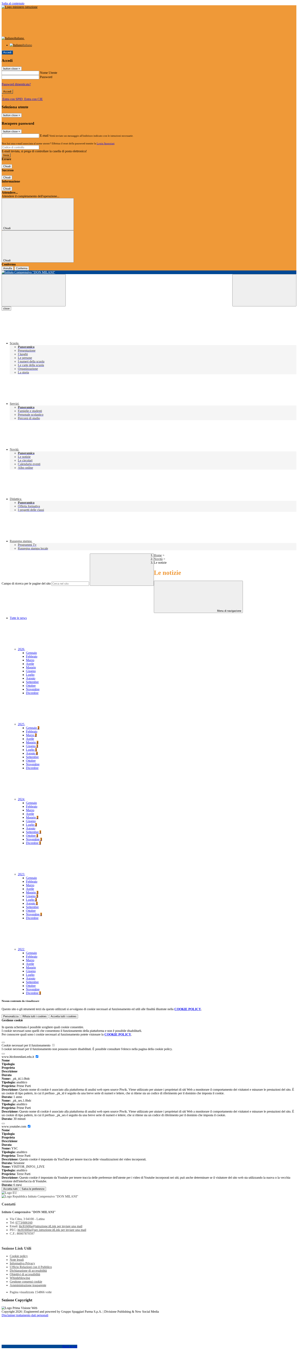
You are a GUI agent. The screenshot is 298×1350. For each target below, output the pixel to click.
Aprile (30, 663)
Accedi (7, 52)
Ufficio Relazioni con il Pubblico (31, 1267)
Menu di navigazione (228, 610)
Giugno (31, 671)
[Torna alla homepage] (149, 272)
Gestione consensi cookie (26, 1281)
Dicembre (32, 693)
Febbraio (31, 656)
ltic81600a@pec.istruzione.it (51, 1230)
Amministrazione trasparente (28, 1285)
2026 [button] (21, 649)
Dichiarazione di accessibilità (28, 1270)
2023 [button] (21, 874)
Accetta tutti (63, 1016)
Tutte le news (18, 618)
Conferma (21, 268)
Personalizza (10, 1016)
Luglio (30, 674)
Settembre (32, 682)
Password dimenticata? (16, 84)
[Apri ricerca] (264, 290)
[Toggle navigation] (34, 290)
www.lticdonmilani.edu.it (18, 1056)
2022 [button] (21, 949)
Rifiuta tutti (35, 1016)
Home (158, 555)
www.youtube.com (14, 1126)
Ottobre (31, 685)
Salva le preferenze (33, 1188)
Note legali (17, 1259)
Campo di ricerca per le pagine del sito (26, 583)
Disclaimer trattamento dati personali (25, 1315)
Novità (158, 559)
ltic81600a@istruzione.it (50, 1226)
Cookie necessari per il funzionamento (26, 1045)
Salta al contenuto (13, 3)
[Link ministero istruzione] (20, 7)
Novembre (33, 689)
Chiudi (7, 166)
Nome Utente (48, 72)
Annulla (7, 268)
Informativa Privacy (22, 1263)
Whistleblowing (20, 1278)
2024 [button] (21, 799)
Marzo (30, 660)
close (6, 308)
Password (46, 77)
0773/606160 (23, 1222)
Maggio (31, 667)
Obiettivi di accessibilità (25, 1274)
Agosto (30, 678)
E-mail (44, 135)
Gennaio (31, 653)
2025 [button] (21, 724)
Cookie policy (19, 1256)
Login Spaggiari (106, 143)
